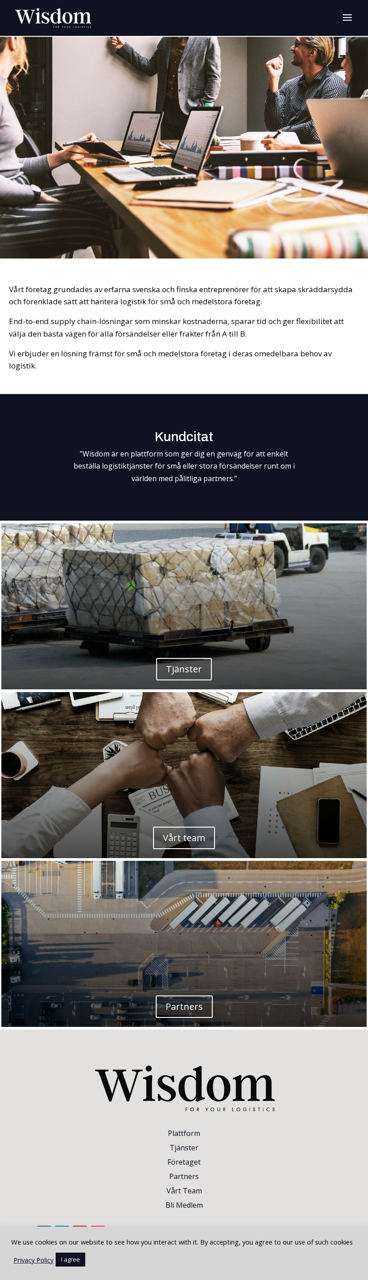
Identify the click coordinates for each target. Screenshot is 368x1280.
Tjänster (184, 669)
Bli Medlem (184, 1205)
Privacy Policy (33, 1260)
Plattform (184, 1133)
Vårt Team (184, 1191)
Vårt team (184, 838)
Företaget (184, 1162)
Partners (184, 1006)
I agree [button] (70, 1259)
